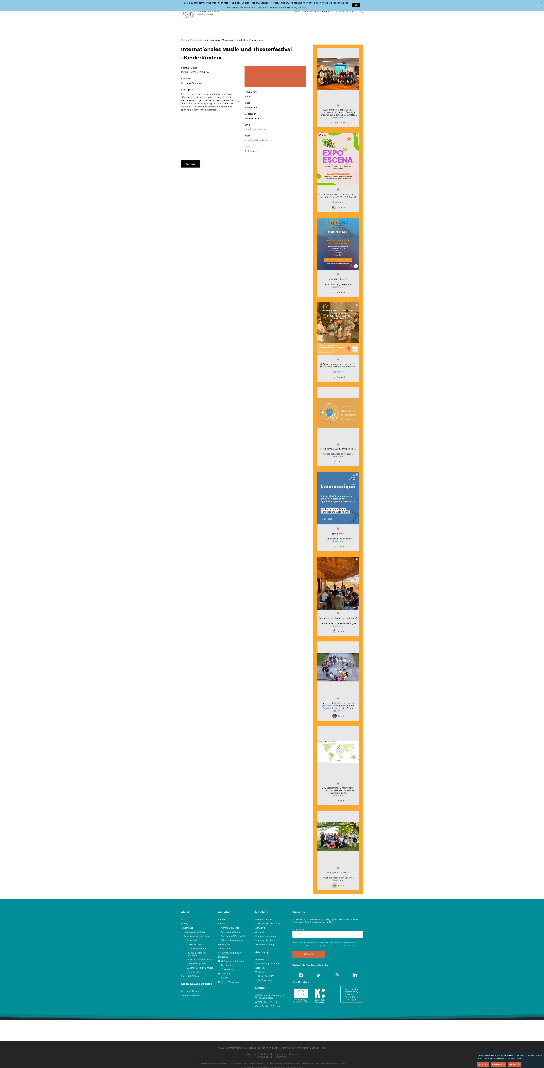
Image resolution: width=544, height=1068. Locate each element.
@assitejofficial (330, 708)
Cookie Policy (351, 992)
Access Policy (351, 989)
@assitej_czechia (346, 703)
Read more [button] (338, 117)
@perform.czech (330, 705)
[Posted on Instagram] (338, 105)
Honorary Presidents (265, 936)
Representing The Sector (267, 963)
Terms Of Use (352, 997)
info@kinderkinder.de (255, 129)
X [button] (541, 3)
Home (184, 40)
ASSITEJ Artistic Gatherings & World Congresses (269, 996)
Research (260, 968)
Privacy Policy (351, 994)
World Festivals (197, 40)
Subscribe (299, 912)
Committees (224, 948)
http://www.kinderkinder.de (258, 140)
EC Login (352, 999)
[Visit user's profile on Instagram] (332, 122)
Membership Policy (264, 944)
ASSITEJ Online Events (266, 1002)
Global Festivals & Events (267, 1006)
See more (190, 164)
